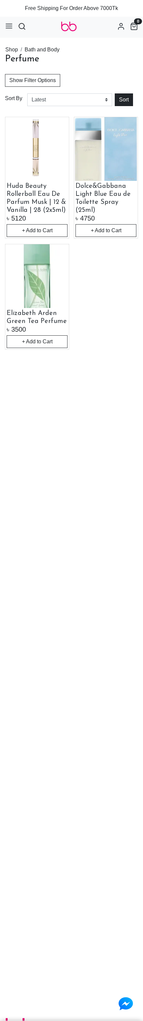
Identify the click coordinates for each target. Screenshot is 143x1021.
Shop (11, 49)
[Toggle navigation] (9, 26)
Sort (124, 99)
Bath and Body (42, 49)
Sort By (13, 98)
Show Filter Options (32, 80)
